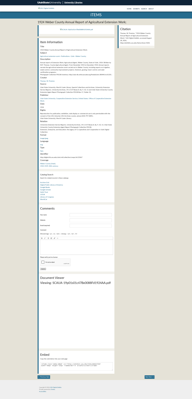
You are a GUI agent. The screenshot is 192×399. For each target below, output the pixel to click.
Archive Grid (44, 182)
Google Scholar (45, 190)
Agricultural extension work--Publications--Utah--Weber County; (63, 56)
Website (42, 220)
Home (129, 9)
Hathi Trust (44, 192)
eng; (41, 145)
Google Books (45, 187)
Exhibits (136, 9)
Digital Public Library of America (51, 185)
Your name (43, 215)
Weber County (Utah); (48, 163)
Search (144, 9)
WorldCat (43, 199)
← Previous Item (43, 377)
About (151, 9)
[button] (41, 238)
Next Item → (149, 377)
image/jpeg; (44, 138)
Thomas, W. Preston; (47, 81)
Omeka (53, 389)
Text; (42, 151)
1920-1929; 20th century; (49, 166)
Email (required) (45, 225)
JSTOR (42, 194)
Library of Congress (47, 197)
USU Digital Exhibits (56, 387)
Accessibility (42, 391)
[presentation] (42, 238)
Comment (43, 230)
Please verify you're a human (49, 257)
